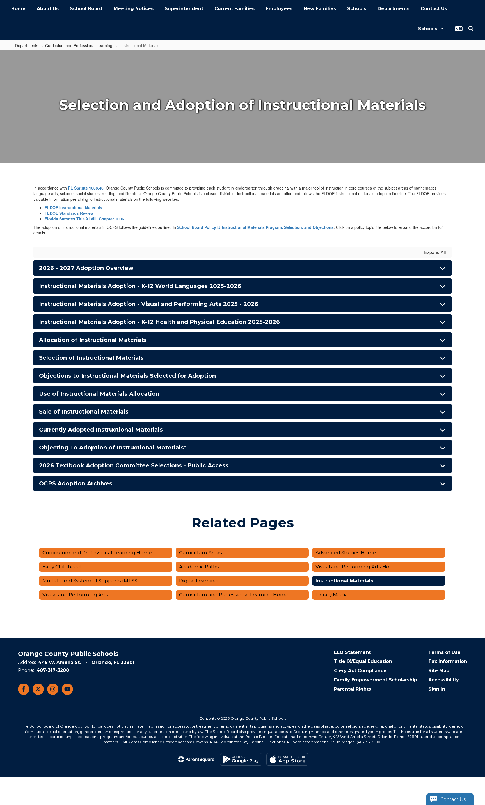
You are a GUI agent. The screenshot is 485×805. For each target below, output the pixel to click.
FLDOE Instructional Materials (73, 207)
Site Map (438, 670)
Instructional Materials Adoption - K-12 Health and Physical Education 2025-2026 (159, 322)
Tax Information (447, 661)
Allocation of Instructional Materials (92, 339)
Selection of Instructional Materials (91, 357)
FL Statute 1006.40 (86, 188)
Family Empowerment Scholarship (375, 679)
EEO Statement (352, 652)
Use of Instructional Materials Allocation (99, 393)
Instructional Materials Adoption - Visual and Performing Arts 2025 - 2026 (148, 304)
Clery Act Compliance (360, 670)
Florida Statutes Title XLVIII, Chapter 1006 (84, 219)
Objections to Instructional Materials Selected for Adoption (127, 375)
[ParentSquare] (196, 759)
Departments (26, 45)
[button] (430, 28)
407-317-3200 (52, 670)
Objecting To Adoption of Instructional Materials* (112, 447)
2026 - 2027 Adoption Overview (86, 268)
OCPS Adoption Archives (75, 483)
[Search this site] (471, 28)
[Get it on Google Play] (241, 759)
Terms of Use (444, 652)
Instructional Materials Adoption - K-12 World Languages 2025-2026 (140, 286)
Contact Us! (453, 799)
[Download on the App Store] (287, 759)
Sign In (436, 689)
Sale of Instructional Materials (84, 411)
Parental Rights (352, 689)
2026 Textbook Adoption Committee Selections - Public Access (133, 465)
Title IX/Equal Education (363, 661)
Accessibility (443, 679)
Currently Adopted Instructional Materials (101, 429)
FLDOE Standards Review (69, 213)
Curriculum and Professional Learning (78, 45)
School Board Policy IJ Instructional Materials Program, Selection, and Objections (255, 227)
